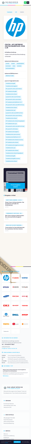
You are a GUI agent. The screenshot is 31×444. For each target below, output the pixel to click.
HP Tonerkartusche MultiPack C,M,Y (14, 102)
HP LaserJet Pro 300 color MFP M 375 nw (15, 104)
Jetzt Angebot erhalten (16, 186)
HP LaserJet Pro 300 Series (12, 129)
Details (6, 442)
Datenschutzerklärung (9, 435)
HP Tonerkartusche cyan (11, 123)
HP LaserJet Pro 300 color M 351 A (13, 99)
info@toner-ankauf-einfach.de (9, 348)
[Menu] (28, 2)
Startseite (9, 12)
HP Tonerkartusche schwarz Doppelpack (15, 121)
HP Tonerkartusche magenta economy (14, 145)
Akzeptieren (17, 441)
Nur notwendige (25, 441)
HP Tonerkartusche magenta (12, 131)
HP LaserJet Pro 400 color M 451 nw (14, 115)
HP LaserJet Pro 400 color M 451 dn (14, 88)
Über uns (6, 434)
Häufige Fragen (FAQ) (9, 439)
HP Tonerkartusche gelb (11, 91)
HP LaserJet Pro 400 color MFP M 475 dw (15, 126)
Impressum (6, 437)
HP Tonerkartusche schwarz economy (14, 139)
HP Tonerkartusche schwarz (12, 142)
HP (16, 12)
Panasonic (6, 331)
